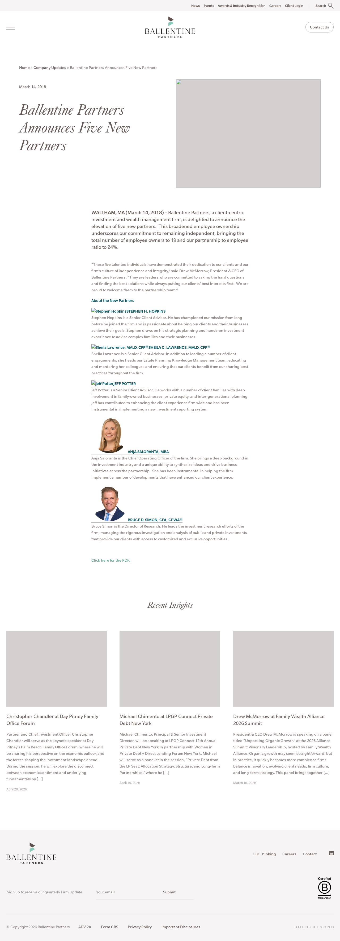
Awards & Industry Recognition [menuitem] (242, 5)
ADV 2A (84, 927)
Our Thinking (264, 854)
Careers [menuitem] (275, 5)
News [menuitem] (195, 5)
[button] (318, 5)
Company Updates (49, 67)
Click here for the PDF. (110, 560)
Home (24, 67)
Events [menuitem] (208, 5)
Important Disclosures (181, 927)
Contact (310, 854)
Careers (289, 854)
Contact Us (319, 27)
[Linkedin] (331, 853)
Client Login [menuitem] (294, 5)
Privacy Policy (140, 927)
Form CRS (109, 927)
